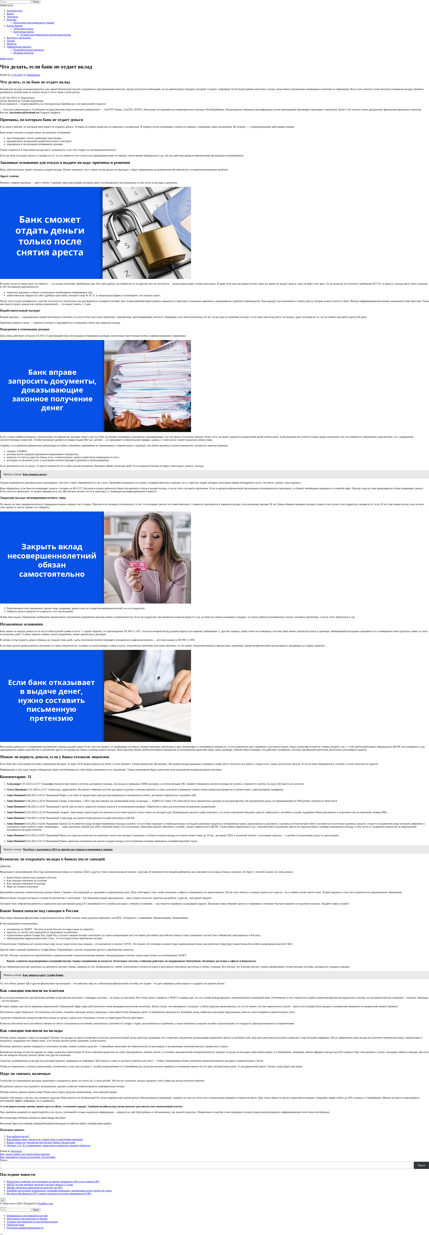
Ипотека (11, 19)
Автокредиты (14, 10)
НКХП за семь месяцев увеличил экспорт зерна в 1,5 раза (40, 1184)
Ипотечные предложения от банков (33, 22)
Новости (12, 43)
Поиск (3, 1160)
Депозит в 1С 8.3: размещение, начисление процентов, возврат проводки (48, 1145)
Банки (10, 13)
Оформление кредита (19, 46)
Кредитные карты (23, 31)
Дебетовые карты (23, 28)
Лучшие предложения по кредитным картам (45, 34)
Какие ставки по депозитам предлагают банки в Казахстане (41, 1142)
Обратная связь (15, 1224)
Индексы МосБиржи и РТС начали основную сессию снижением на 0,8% (49, 1193)
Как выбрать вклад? (18, 1136)
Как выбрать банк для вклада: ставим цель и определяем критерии (45, 1139)
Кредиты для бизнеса (19, 37)
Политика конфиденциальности (25, 1227)
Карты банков (15, 25)
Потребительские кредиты (28, 49)
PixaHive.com (45, 1203)
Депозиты (12, 16)
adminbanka (33, 74)
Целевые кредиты (23, 52)
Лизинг (11, 40)
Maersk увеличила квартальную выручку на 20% (34, 1187)
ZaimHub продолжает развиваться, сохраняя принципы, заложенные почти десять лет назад (59, 1190)
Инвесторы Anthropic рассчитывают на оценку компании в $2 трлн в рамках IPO (53, 1181)
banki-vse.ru (6, 5)
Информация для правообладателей (27, 1215)
